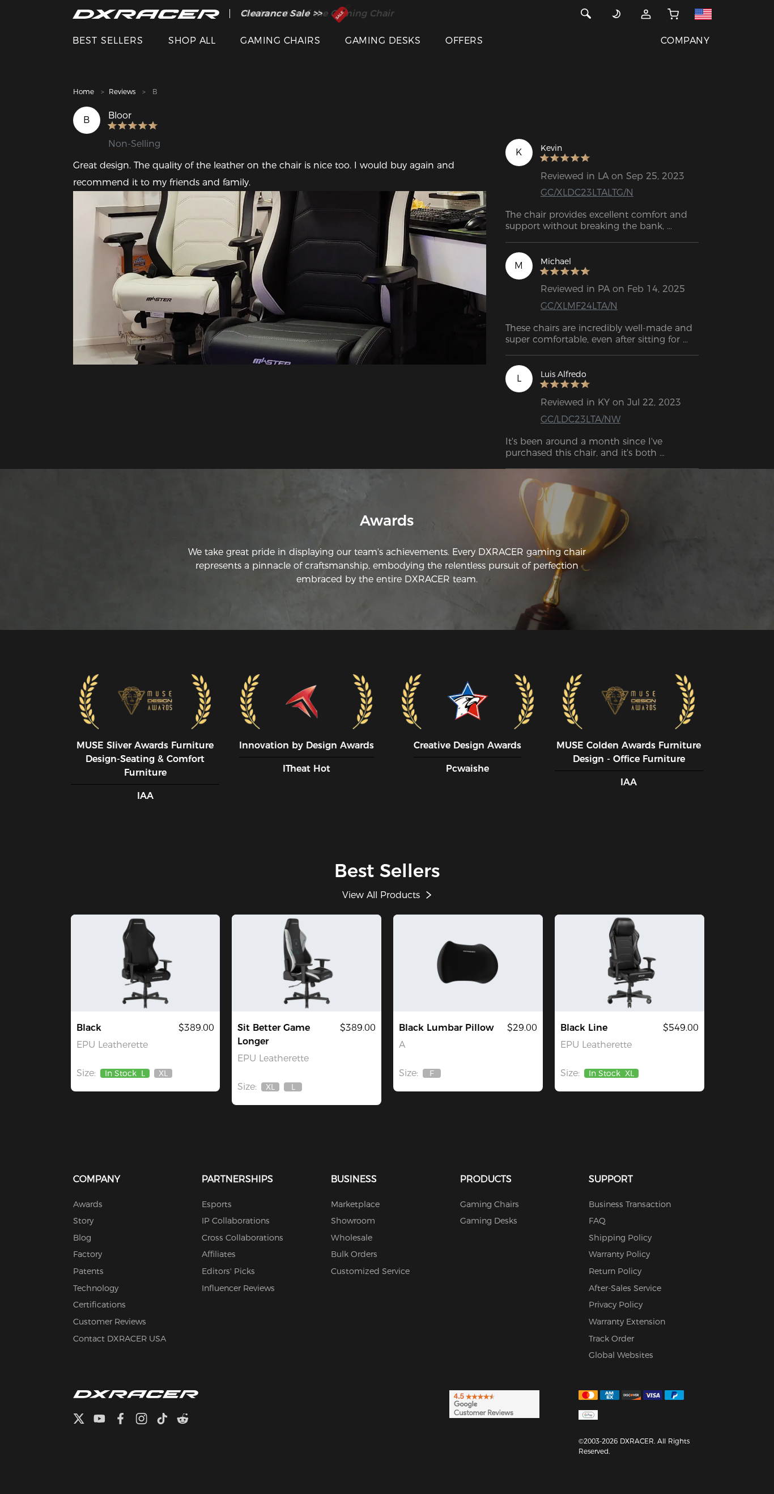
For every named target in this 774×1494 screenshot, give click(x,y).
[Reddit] (187, 1420)
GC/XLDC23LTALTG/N (587, 192)
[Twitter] (83, 1420)
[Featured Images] (279, 278)
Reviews (122, 91)
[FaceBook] (124, 1420)
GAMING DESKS (382, 40)
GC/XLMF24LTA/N (579, 306)
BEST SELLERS (108, 40)
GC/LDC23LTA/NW (580, 419)
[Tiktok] (166, 1420)
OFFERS (464, 40)
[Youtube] (103, 1420)
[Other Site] (703, 13)
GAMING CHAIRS (280, 40)
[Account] (646, 13)
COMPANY (685, 40)
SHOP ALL (191, 40)
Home (83, 91)
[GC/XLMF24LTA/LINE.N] (629, 963)
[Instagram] (145, 1420)
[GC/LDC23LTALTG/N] (145, 963)
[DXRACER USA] (146, 13)
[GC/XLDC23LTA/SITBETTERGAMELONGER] (306, 963)
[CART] (673, 13)
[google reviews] (494, 1404)
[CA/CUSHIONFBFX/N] (468, 963)
